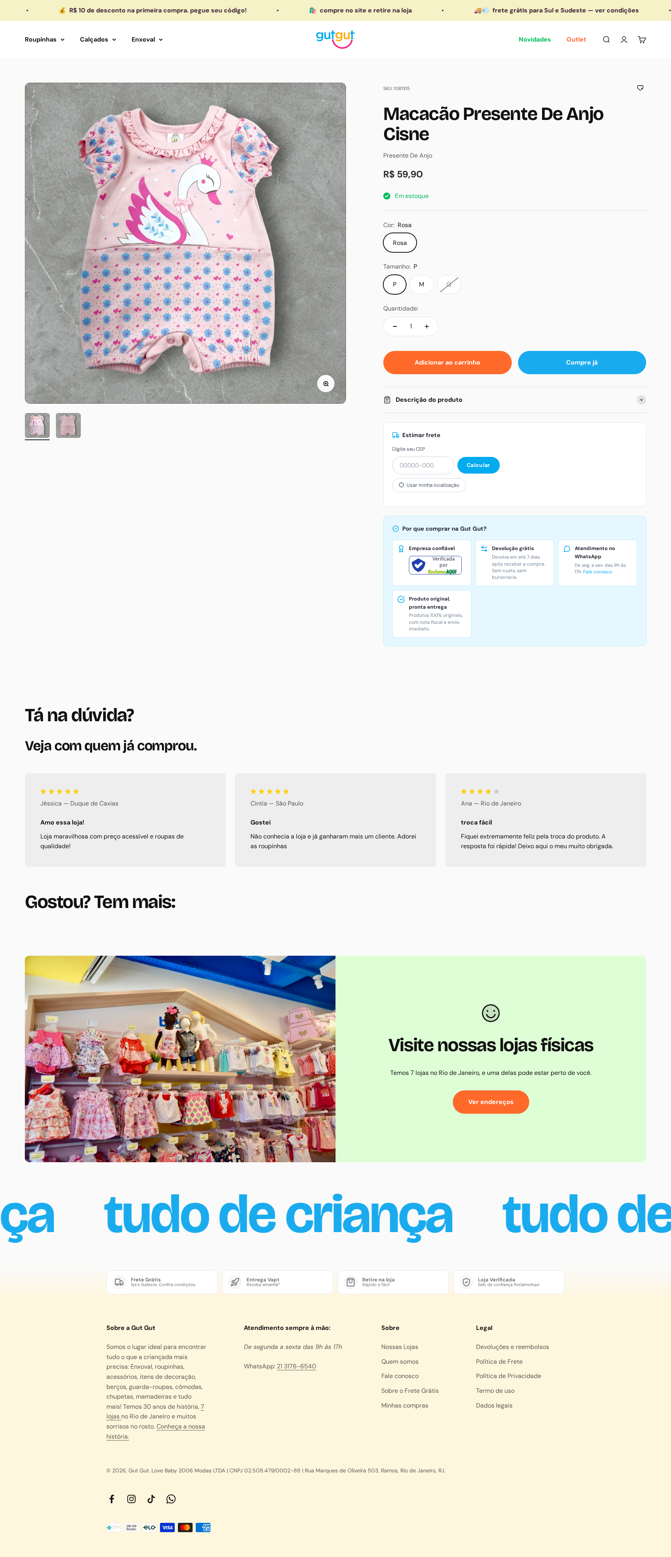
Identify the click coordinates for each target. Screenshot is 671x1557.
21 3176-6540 (296, 1366)
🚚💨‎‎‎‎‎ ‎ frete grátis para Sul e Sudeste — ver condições (474, 10)
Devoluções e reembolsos (512, 1347)
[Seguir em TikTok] (151, 1499)
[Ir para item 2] (68, 426)
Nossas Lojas (399, 1347)
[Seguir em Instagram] (131, 1499)
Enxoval (143, 39)
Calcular (478, 465)
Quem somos (400, 1361)
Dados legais (494, 1405)
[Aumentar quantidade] (426, 326)
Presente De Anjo (407, 155)
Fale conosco (597, 572)
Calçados (94, 39)
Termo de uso (495, 1391)
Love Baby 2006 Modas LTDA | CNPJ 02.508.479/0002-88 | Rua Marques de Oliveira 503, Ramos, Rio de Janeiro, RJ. (298, 1470)
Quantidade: (400, 308)
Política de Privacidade (508, 1376)
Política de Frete (499, 1361)
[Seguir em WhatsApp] (171, 1499)
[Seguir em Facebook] (111, 1499)
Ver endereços (491, 1102)
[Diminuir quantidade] (395, 326)
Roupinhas (41, 39)
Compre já (582, 362)
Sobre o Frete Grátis (410, 1391)
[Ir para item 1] (37, 426)
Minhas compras (404, 1405)
